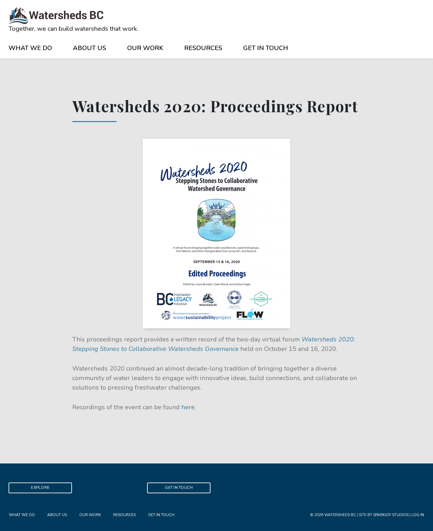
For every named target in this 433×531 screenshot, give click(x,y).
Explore (40, 487)
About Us (89, 48)
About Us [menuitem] (57, 514)
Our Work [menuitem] (90, 514)
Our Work (145, 48)
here (188, 407)
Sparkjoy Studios (391, 514)
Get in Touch (265, 48)
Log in (417, 514)
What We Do (30, 48)
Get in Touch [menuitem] (161, 514)
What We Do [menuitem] (22, 514)
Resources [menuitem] (124, 514)
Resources (203, 48)
